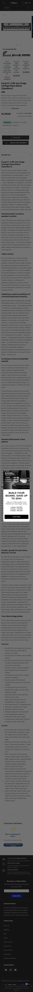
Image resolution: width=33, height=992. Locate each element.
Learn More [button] (16, 517)
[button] (27, 472)
